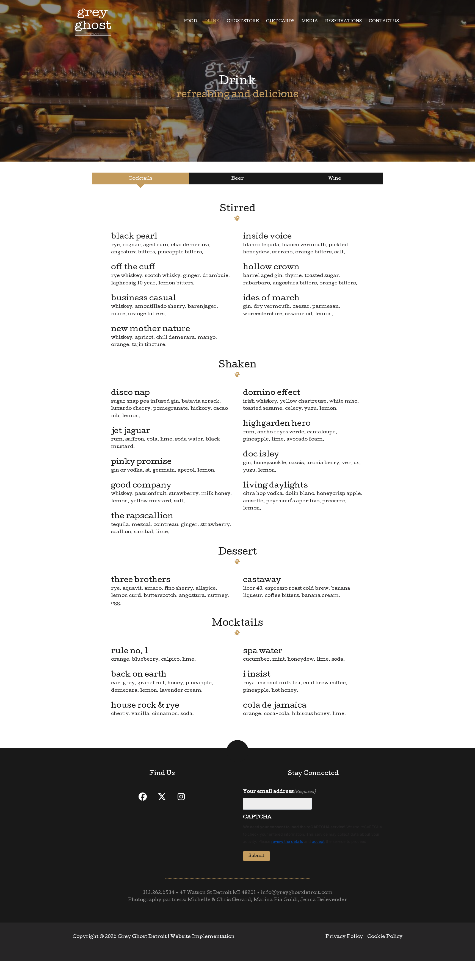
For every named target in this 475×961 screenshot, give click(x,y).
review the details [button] (287, 841)
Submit (256, 856)
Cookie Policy (384, 937)
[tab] (140, 178)
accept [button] (318, 841)
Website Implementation (202, 937)
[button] (142, 796)
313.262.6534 (159, 893)
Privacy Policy (344, 937)
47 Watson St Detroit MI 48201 (217, 893)
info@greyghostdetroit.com (297, 893)
